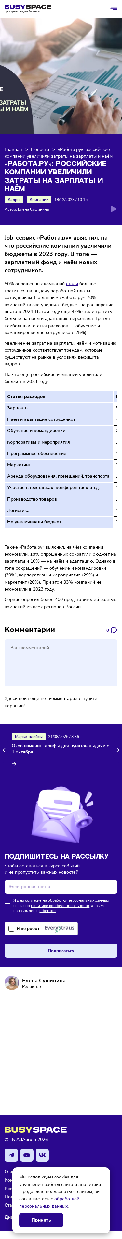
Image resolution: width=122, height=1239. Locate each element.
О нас (11, 1171)
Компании (39, 199)
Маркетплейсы (29, 736)
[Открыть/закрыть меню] (113, 9)
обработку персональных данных (78, 900)
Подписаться (61, 951)
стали (72, 283)
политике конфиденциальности (60, 905)
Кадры (14, 199)
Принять (41, 1220)
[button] (5, 750)
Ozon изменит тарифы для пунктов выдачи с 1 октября (60, 749)
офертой (47, 910)
